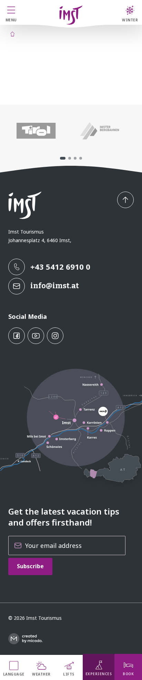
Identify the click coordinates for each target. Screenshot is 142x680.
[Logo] (71, 15)
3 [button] (75, 158)
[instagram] (55, 335)
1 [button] (62, 158)
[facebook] (16, 335)
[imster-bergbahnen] (100, 130)
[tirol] (36, 130)
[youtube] (36, 335)
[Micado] (25, 638)
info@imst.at (54, 285)
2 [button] (69, 158)
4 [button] (80, 158)
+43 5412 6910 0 (60, 266)
